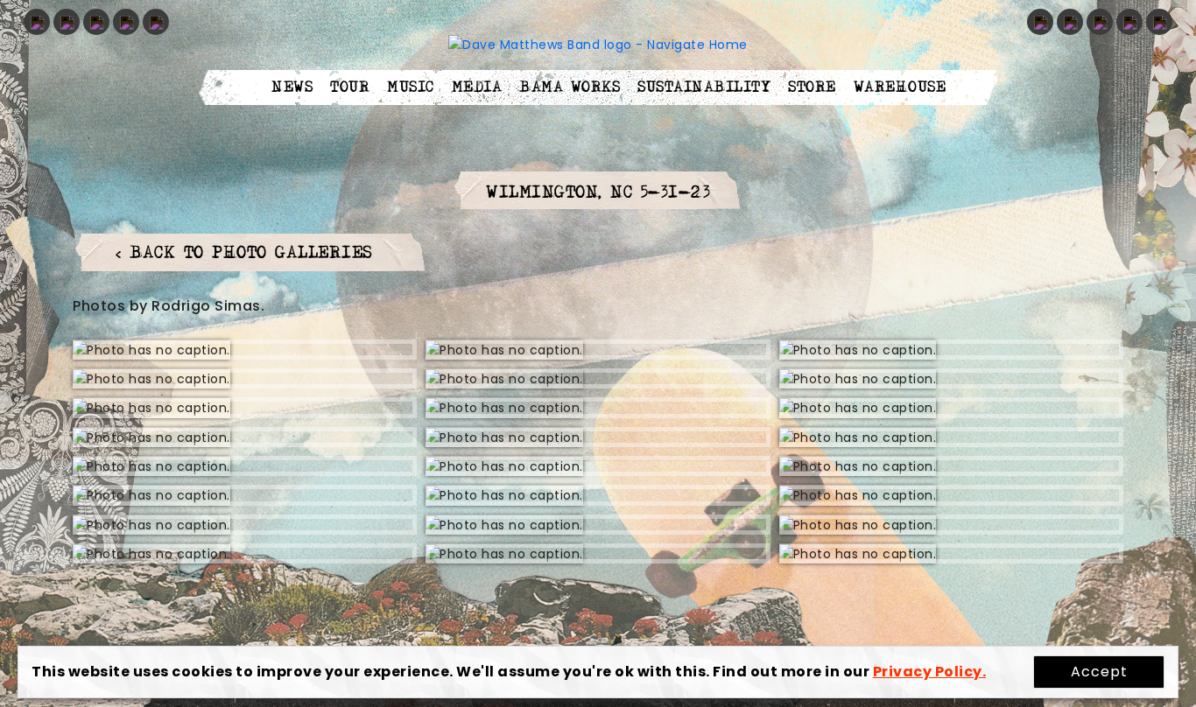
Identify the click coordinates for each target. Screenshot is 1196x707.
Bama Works (569, 87)
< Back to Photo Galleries (244, 253)
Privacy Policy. (930, 672)
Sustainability (703, 87)
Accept (1099, 672)
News (292, 87)
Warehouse (900, 87)
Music (410, 87)
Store (812, 87)
